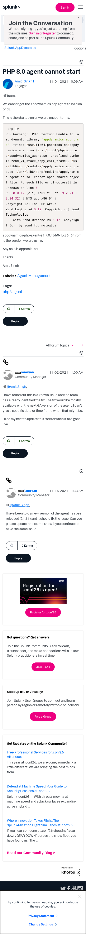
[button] (80, 62)
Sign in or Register (42, 33)
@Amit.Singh (16, 386)
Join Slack (43, 667)
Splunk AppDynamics (20, 47)
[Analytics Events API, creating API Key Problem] (81, 345)
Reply (15, 321)
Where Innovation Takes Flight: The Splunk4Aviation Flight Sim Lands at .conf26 (40, 822)
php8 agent (12, 291)
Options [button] (78, 48)
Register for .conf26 (43, 612)
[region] (43, 912)
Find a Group (43, 716)
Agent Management (34, 275)
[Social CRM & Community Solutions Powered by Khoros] (71, 871)
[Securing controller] (74, 345)
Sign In (65, 7)
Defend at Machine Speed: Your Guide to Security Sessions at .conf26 (37, 788)
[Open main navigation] (80, 7)
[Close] (80, 896)
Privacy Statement (41, 916)
